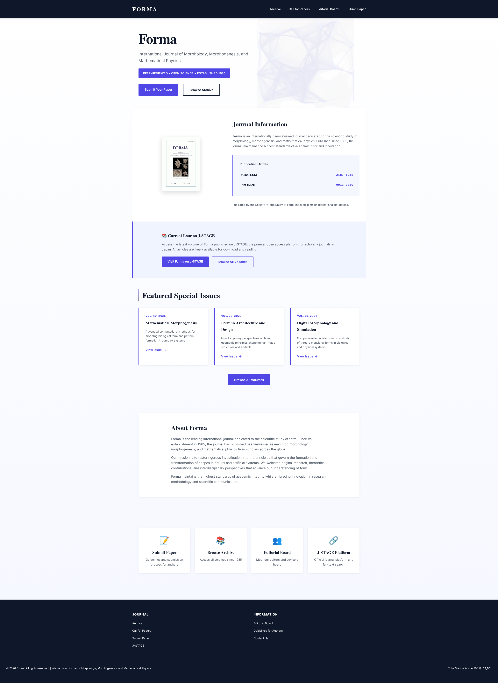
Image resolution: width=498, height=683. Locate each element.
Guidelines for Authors (268, 630)
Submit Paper (356, 9)
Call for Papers (299, 9)
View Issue (154, 350)
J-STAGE (138, 645)
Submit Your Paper (158, 89)
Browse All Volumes (232, 262)
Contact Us (261, 638)
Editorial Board (328, 9)
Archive (275, 9)
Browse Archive (201, 90)
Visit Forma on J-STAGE (185, 261)
